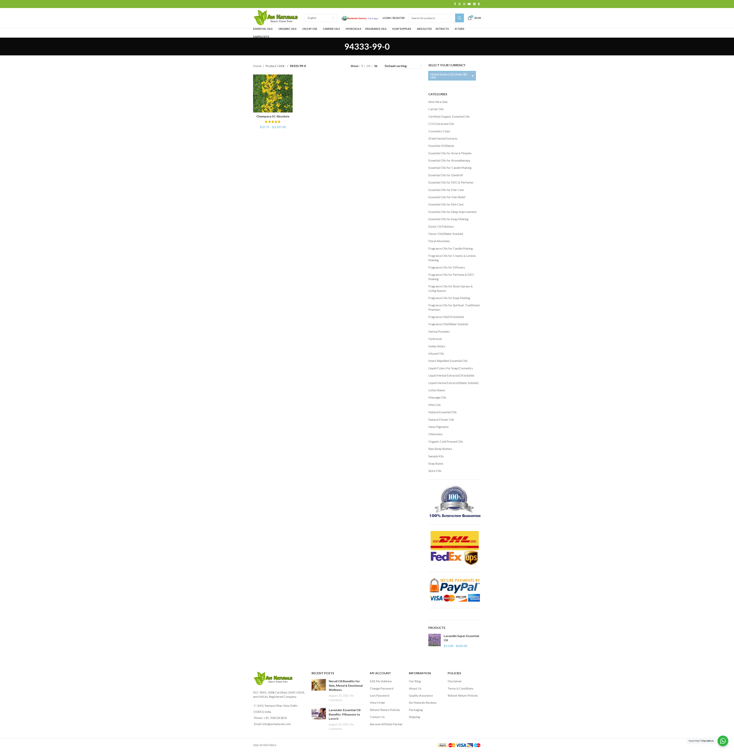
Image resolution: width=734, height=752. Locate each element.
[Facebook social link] (455, 4)
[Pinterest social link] (474, 4)
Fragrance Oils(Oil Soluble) (446, 317)
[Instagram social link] (464, 4)
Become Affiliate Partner (386, 724)
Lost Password (379, 695)
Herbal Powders (439, 331)
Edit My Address (381, 681)
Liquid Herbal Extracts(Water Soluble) (453, 383)
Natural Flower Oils (441, 419)
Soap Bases (435, 463)
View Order (377, 702)
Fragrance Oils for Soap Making (449, 298)
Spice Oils (434, 470)
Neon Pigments (438, 427)
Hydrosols (435, 338)
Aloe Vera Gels (438, 102)
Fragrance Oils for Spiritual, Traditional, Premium (454, 307)
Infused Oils (436, 353)
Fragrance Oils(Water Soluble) (448, 324)
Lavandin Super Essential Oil (461, 638)
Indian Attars (436, 346)
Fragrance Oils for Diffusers (446, 267)
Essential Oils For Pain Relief (446, 197)
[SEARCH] (459, 18)
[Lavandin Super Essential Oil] (434, 641)
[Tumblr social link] (479, 4)
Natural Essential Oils (442, 412)
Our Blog (415, 681)
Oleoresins (435, 434)
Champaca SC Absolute (272, 116)
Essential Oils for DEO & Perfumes (450, 182)
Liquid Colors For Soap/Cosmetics (450, 368)
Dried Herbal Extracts (442, 138)
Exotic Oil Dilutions (441, 226)
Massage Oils (437, 397)
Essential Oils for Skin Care (446, 204)
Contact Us (377, 717)
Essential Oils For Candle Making (450, 167)
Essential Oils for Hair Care (446, 190)
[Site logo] (277, 17)
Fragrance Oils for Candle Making (450, 248)
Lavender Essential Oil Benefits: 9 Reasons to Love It (345, 714)
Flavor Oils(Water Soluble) (445, 233)
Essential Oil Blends (441, 145)
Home (257, 66)
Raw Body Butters (440, 448)
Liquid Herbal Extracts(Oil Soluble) (451, 375)
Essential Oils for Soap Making (448, 219)
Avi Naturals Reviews (423, 702)
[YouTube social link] (469, 4)
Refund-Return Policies (385, 710)
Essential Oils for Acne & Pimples (450, 153)
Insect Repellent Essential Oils (448, 360)
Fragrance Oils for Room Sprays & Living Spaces (450, 288)
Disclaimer (455, 681)
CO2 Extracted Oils (441, 123)
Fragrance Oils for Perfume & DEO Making (451, 277)
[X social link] (459, 4)
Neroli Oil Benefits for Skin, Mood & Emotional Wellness (346, 685)
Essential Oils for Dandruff (445, 175)
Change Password (381, 688)
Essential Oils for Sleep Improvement (452, 211)
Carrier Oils (436, 109)
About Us (415, 688)
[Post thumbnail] (319, 690)
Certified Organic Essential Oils (449, 116)
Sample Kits (436, 456)
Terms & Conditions (460, 688)
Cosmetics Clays (439, 131)
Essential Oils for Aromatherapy (449, 160)
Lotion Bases (436, 390)
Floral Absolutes (439, 241)
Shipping (414, 717)
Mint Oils (434, 405)
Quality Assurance (421, 695)
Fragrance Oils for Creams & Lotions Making (452, 258)
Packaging (416, 710)
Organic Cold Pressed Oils (445, 441)
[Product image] (273, 93)
